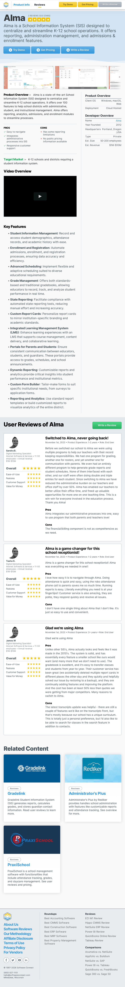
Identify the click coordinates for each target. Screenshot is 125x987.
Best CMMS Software (56, 922)
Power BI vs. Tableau (97, 965)
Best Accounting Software (59, 918)
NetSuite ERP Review (97, 927)
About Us (11, 924)
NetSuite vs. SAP (95, 960)
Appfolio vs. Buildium (97, 956)
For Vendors (13, 952)
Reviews (39, 4)
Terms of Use (14, 943)
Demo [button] (19, 50)
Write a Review (79, 49)
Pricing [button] (48, 50)
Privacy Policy (14, 948)
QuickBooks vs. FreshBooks (101, 969)
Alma (118, 120)
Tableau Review (94, 940)
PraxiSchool (19, 864)
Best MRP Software (55, 936)
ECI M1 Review (93, 918)
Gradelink (16, 793)
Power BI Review (95, 931)
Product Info (22, 4)
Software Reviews (18, 929)
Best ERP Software (55, 931)
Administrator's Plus (87, 793)
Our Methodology (17, 934)
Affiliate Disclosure (18, 938)
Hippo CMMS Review (97, 922)
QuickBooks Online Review (100, 936)
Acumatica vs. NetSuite (98, 951)
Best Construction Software (60, 927)
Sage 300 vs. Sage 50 (98, 973)
